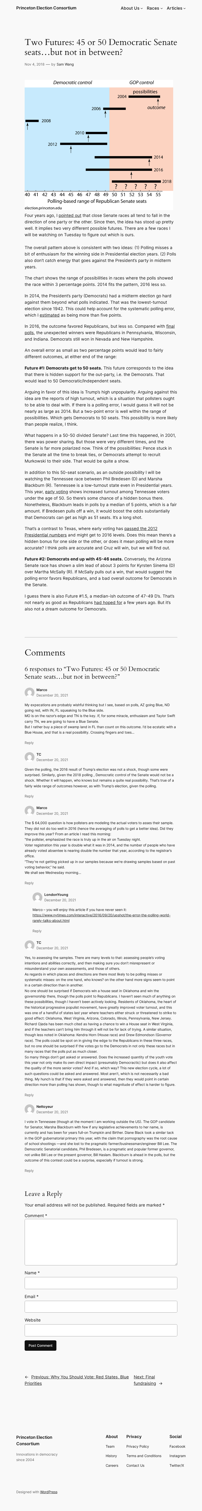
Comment (36, 1215)
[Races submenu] (161, 8)
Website (33, 1320)
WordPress (48, 1492)
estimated (50, 315)
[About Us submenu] (141, 8)
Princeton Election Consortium (46, 7)
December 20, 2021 (52, 695)
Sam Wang (65, 64)
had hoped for (108, 602)
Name (32, 1272)
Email (32, 1296)
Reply (29, 743)
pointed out (70, 215)
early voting (56, 491)
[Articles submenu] (184, 8)
